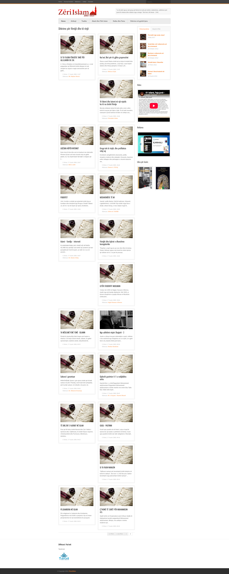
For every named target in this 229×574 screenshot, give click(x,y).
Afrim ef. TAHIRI (113, 211)
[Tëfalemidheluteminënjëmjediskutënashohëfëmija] (113, 102)
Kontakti (90, 1)
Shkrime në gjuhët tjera (139, 21)
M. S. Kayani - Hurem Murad (117, 395)
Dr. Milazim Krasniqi (75, 391)
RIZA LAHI (72, 165)
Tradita (84, 21)
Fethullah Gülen (113, 118)
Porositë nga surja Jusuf (156, 35)
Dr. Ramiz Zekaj (73, 258)
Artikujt (73, 21)
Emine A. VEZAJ (113, 167)
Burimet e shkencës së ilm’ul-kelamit (156, 54)
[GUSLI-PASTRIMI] (106, 425)
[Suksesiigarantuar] (67, 376)
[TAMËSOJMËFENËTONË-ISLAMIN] (72, 332)
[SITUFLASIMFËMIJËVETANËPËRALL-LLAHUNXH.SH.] (72, 58)
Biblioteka (78, 1)
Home (60, 1)
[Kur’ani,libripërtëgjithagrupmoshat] (114, 57)
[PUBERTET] (64, 197)
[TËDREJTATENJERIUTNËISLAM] (71, 425)
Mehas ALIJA (112, 71)
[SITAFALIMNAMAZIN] (107, 467)
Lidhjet (84, 1)
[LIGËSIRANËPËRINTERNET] (69, 148)
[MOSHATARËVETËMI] (107, 197)
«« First (111, 534)
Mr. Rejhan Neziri (74, 76)
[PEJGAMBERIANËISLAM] (69, 509)
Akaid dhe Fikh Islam (100, 21)
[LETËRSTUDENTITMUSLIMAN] (110, 286)
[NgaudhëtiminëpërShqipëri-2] (112, 332)
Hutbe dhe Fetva (119, 21)
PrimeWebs (72, 571)
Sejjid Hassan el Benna (115, 302)
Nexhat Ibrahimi (68, 1)
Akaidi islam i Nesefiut (155, 62)
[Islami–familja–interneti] (70, 241)
